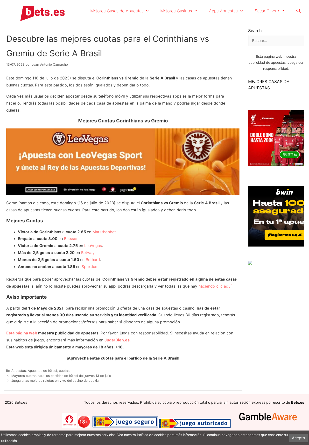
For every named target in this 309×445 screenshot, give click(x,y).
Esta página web (21, 333)
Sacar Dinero (267, 10)
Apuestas (18, 371)
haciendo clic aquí (215, 286)
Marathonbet (104, 231)
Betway (87, 252)
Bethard (93, 259)
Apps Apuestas (223, 10)
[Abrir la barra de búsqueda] (298, 11)
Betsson (71, 238)
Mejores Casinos (176, 10)
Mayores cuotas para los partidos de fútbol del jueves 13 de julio (61, 376)
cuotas (64, 371)
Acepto (298, 437)
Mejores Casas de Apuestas (117, 10)
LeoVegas (93, 245)
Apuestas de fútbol (42, 371)
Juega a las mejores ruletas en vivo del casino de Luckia (55, 380)
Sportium (90, 266)
